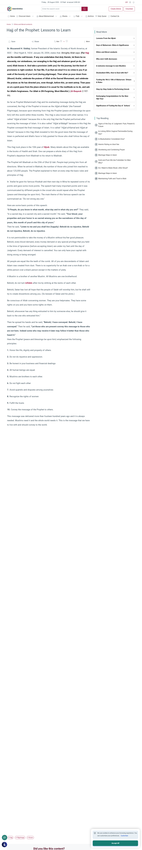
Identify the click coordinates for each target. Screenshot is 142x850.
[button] (61, 41)
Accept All (115, 843)
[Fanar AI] (4, 844)
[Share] (4, 837)
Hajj (87, 53)
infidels (28, 283)
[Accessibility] (130, 2)
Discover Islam (24, 16)
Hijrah (46, 147)
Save (13, 41)
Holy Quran (102, 16)
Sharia (64, 16)
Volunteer (129, 9)
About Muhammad (46, 16)
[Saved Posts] (133, 2)
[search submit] (84, 9)
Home (12, 16)
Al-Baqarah (76, 91)
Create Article (116, 9)
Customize (124, 836)
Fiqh (77, 16)
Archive (91, 16)
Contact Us (115, 16)
